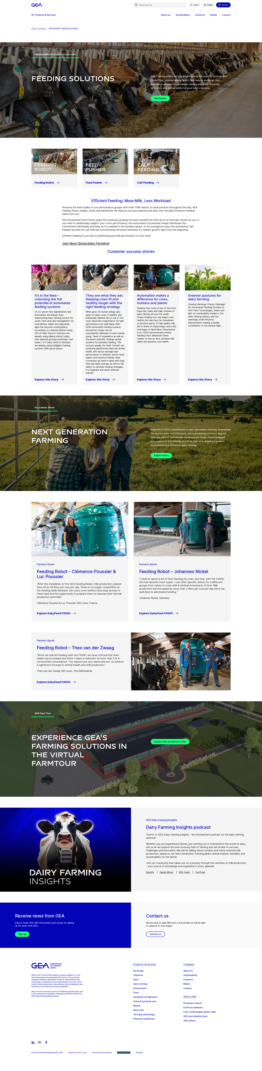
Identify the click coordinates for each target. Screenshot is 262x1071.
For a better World (44, 407)
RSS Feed (184, 872)
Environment (140, 988)
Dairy (136, 979)
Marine (136, 1005)
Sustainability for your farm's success (55, 54)
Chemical (138, 975)
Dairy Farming (38, 28)
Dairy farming (140, 983)
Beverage (138, 970)
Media (186, 983)
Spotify (150, 872)
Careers (187, 988)
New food (138, 1010)
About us (188, 970)
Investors (188, 979)
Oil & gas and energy (144, 1014)
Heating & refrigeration (145, 997)
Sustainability (190, 975)
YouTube (200, 872)
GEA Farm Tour (43, 713)
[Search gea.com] (136, 5)
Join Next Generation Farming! (86, 243)
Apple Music (166, 872)
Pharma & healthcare (144, 1018)
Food (136, 992)
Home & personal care (144, 1001)
